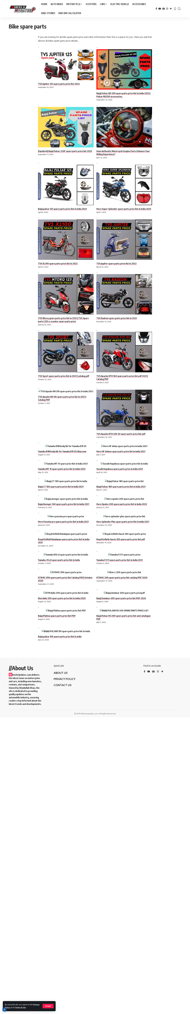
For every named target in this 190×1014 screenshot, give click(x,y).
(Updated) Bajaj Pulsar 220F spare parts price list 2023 (65, 151)
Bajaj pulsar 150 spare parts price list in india (60, 636)
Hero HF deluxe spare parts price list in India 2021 (120, 451)
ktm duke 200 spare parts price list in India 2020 (62, 598)
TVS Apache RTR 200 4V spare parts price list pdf (120, 434)
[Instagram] (167, 9)
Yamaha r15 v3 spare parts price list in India (59, 560)
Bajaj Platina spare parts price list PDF (57, 615)
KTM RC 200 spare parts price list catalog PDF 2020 (121, 577)
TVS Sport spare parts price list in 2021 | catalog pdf (63, 376)
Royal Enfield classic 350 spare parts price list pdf (120, 539)
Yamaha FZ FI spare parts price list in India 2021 (119, 560)
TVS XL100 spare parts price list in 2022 (58, 263)
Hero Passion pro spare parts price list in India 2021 (63, 521)
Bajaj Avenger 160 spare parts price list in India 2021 (63, 504)
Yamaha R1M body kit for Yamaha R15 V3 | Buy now (62, 451)
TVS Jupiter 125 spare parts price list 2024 (59, 83)
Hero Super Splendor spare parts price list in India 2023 (123, 209)
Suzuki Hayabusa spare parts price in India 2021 (119, 469)
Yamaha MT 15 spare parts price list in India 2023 (61, 469)
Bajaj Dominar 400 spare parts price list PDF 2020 (121, 598)
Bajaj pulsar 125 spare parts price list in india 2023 (62, 209)
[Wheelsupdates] (23, 9)
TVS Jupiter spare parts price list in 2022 (116, 263)
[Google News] (164, 9)
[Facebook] (156, 9)
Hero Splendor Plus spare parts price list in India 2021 (122, 521)
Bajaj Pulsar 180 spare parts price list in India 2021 (120, 486)
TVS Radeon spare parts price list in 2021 (116, 318)
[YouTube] (160, 9)
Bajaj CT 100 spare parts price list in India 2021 (60, 486)
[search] (179, 8)
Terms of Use (20, 1007)
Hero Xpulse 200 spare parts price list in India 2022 (121, 504)
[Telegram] (170, 9)
